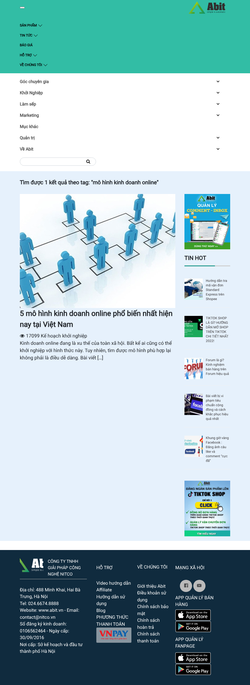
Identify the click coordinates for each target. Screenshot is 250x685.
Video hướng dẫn (113, 583)
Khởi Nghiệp (31, 93)
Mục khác (29, 126)
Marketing (29, 115)
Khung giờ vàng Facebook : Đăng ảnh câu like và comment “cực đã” (217, 449)
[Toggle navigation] (22, 8)
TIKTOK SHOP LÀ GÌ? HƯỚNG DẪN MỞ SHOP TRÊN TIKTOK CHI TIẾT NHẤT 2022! (217, 329)
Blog (100, 610)
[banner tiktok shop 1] (207, 508)
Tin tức (26, 35)
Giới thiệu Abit (151, 586)
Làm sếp (28, 104)
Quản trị (27, 138)
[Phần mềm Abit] (199, 586)
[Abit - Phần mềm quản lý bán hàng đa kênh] (207, 7)
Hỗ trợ (26, 55)
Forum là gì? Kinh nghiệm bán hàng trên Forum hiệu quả (217, 367)
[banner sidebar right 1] (207, 221)
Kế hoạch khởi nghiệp (64, 336)
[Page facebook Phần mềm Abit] (186, 586)
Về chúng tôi (31, 65)
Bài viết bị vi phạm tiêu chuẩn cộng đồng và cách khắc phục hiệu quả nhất (217, 407)
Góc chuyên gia (34, 81)
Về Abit (26, 149)
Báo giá (26, 45)
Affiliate (104, 590)
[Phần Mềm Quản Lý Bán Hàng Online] (31, 564)
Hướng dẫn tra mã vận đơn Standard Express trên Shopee (216, 290)
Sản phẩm (39, 25)
